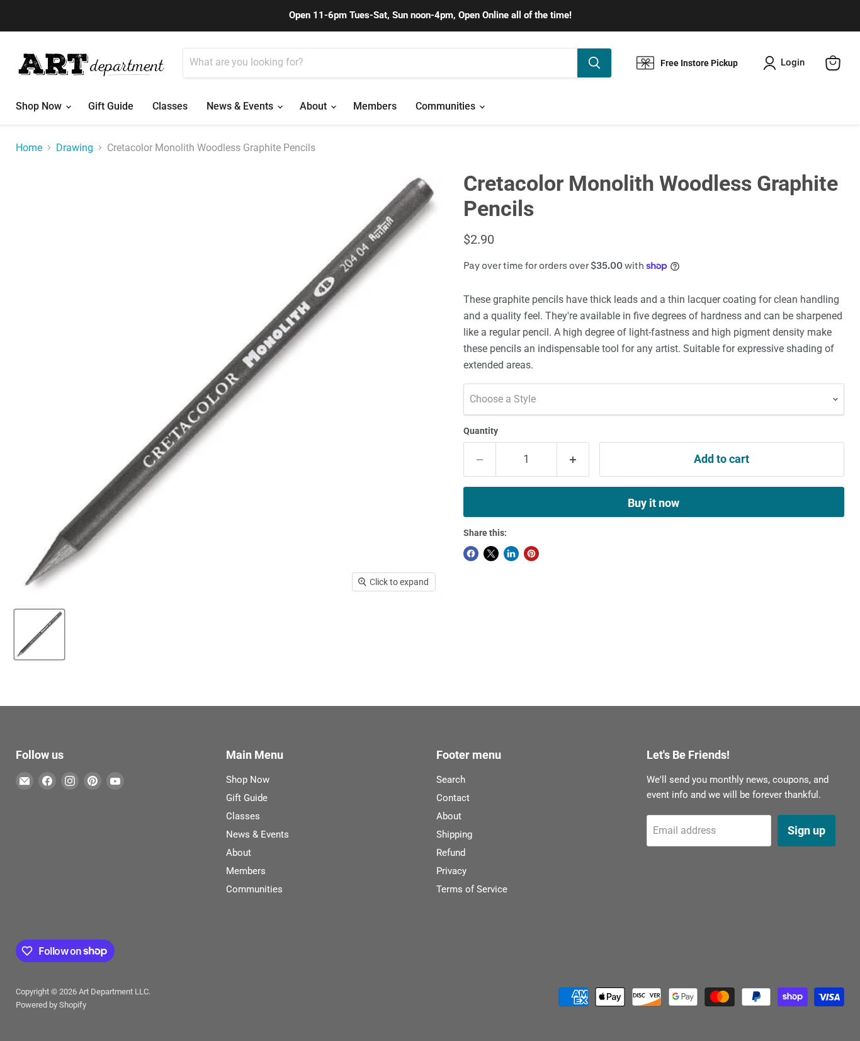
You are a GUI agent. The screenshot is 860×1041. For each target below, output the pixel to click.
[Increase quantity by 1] (573, 459)
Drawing (74, 148)
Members (375, 106)
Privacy (451, 871)
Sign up (806, 830)
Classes (170, 106)
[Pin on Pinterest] (531, 553)
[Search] (594, 62)
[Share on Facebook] (470, 553)
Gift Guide (110, 106)
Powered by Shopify (51, 1005)
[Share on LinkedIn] (511, 553)
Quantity (480, 431)
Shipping (454, 834)
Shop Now (40, 106)
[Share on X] (491, 553)
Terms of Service (471, 889)
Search (450, 779)
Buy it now (653, 502)
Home (29, 148)
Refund (450, 852)
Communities (447, 106)
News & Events (241, 106)
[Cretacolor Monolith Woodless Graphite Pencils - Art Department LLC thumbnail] (39, 634)
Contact (453, 798)
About (314, 106)
